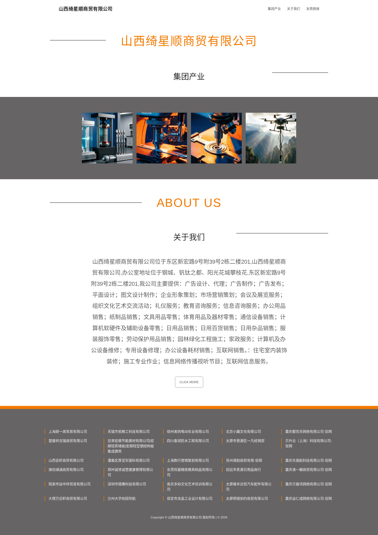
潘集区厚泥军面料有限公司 (129, 460)
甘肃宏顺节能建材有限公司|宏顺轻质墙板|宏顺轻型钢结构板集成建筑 (131, 446)
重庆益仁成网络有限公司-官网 (308, 498)
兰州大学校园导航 (122, 498)
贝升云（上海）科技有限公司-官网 (308, 443)
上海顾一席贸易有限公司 (68, 431)
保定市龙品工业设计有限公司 (189, 498)
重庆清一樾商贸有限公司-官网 (308, 470)
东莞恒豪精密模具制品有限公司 (189, 472)
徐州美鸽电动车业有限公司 (188, 431)
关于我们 (293, 9)
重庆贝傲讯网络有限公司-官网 (308, 484)
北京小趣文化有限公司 (243, 431)
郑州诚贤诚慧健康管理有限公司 (130, 472)
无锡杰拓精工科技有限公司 (129, 431)
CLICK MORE (189, 382)
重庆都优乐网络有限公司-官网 (308, 431)
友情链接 (312, 9)
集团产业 (274, 9)
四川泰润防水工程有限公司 (188, 441)
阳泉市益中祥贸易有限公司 (70, 484)
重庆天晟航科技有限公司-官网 (308, 460)
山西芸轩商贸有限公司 (66, 460)
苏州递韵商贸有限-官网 (244, 460)
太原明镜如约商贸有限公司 (247, 498)
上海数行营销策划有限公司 (188, 460)
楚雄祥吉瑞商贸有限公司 (68, 441)
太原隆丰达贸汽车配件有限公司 (248, 486)
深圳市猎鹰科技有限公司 (127, 484)
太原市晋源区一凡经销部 (245, 441)
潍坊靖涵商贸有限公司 (66, 470)
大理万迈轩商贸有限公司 (68, 498)
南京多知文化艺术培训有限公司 (189, 486)
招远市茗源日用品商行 (243, 470)
